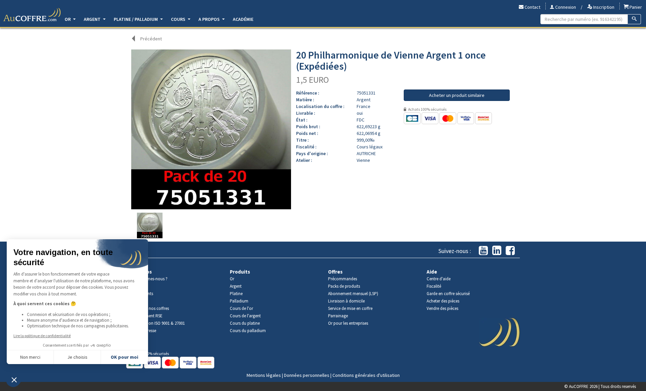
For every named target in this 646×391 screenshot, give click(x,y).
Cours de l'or (241, 308)
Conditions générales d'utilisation (366, 375)
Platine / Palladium (136, 19)
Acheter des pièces (443, 301)
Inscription (603, 7)
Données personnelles (306, 375)
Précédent (151, 39)
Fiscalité (434, 286)
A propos (210, 19)
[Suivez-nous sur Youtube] (483, 251)
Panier (635, 7)
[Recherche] (634, 19)
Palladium (239, 301)
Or (68, 19)
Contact (532, 7)
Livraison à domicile (346, 301)
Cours (178, 19)
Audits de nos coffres (150, 308)
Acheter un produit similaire (457, 95)
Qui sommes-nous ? (149, 279)
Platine (236, 293)
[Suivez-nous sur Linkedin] (496, 251)
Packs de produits (344, 286)
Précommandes (342, 279)
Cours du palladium (248, 330)
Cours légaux (370, 147)
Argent (93, 19)
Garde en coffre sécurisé (448, 293)
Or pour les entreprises (348, 323)
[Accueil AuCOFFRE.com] (32, 15)
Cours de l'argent (245, 316)
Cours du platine (245, 323)
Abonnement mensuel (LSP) (353, 293)
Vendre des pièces (442, 308)
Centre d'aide (439, 279)
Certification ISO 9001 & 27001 (158, 323)
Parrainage (338, 316)
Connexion (565, 7)
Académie (243, 19)
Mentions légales (264, 375)
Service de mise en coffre (350, 308)
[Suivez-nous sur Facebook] (510, 251)
